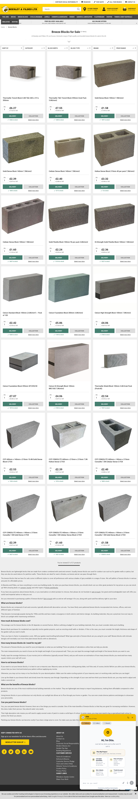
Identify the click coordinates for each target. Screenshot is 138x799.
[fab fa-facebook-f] (4, 751)
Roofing (109, 17)
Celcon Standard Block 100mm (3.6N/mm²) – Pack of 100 (22, 314)
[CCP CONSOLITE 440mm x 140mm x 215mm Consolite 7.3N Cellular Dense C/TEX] (115, 435)
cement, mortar (25, 588)
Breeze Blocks (23, 17)
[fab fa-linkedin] (24, 751)
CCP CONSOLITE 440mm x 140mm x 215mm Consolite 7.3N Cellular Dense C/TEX (112, 460)
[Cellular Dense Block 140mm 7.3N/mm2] (69, 147)
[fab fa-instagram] (17, 751)
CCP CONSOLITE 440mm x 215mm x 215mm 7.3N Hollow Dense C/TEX (68, 460)
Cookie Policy (61, 768)
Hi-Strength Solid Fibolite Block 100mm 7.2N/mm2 (114, 242)
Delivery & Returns (62, 759)
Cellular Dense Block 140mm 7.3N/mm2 (64, 171)
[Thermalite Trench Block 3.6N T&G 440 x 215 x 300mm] (23, 73)
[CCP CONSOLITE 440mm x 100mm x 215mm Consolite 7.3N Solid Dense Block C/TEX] (115, 508)
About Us (59, 736)
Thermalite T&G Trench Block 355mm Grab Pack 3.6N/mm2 (67, 99)
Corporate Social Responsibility (67, 743)
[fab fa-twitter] (10, 751)
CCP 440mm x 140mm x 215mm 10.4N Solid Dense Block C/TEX (22, 460)
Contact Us (60, 739)
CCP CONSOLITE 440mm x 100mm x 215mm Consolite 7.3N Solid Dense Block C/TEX (112, 534)
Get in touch (48, 599)
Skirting (15, 22)
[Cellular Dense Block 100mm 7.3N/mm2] (23, 217)
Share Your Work (62, 779)
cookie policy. (115, 796)
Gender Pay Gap (62, 748)
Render (72, 17)
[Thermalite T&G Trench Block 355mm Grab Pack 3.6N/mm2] (69, 73)
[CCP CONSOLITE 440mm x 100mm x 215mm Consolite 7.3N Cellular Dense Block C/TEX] (69, 508)
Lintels (46, 17)
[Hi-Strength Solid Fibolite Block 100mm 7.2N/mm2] (115, 217)
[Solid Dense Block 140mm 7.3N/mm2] (23, 147)
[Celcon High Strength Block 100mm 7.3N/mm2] (115, 288)
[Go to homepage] (19, 9)
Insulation (6, 22)
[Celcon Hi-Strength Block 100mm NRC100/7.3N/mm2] (69, 361)
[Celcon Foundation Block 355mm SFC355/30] (23, 361)
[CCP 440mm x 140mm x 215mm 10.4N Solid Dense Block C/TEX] (23, 435)
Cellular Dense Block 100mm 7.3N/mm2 (18, 242)
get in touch (96, 592)
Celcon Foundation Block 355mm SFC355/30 (20, 386)
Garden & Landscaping (84, 17)
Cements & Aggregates (59, 17)
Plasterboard (99, 17)
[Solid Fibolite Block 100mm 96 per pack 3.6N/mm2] (69, 217)
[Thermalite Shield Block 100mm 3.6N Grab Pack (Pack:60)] (115, 361)
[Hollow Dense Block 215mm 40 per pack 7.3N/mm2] (115, 147)
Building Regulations (63, 751)
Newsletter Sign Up (14, 742)
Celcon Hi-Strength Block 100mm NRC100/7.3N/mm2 (61, 387)
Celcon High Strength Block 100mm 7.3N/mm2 (113, 313)
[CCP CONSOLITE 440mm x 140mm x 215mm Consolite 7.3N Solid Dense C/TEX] (23, 508)
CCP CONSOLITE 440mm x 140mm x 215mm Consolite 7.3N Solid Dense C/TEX (20, 534)
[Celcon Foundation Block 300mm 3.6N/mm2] (69, 288)
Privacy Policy (61, 771)
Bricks (13, 17)
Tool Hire (5, 17)
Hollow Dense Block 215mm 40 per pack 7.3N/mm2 (114, 171)
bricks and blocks (51, 588)
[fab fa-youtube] (30, 751)
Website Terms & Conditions (66, 766)
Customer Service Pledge (65, 761)
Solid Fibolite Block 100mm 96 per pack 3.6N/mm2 (68, 242)
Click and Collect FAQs (64, 764)
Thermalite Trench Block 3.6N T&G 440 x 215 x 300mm (21, 99)
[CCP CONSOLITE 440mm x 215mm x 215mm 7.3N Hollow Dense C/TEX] (69, 435)
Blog (58, 741)
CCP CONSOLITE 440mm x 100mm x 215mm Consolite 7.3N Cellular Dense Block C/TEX (66, 534)
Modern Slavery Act (63, 746)
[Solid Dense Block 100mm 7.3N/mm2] (115, 73)
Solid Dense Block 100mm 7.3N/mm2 (109, 98)
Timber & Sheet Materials (123, 17)
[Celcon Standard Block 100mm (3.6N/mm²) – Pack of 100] (23, 288)
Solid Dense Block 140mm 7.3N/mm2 (17, 171)
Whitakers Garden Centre (65, 777)
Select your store (33, 120)
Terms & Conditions (63, 757)
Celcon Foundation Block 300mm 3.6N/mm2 (66, 313)
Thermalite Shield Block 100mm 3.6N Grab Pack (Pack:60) (113, 387)
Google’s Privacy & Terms (59, 796)
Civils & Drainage (36, 17)
